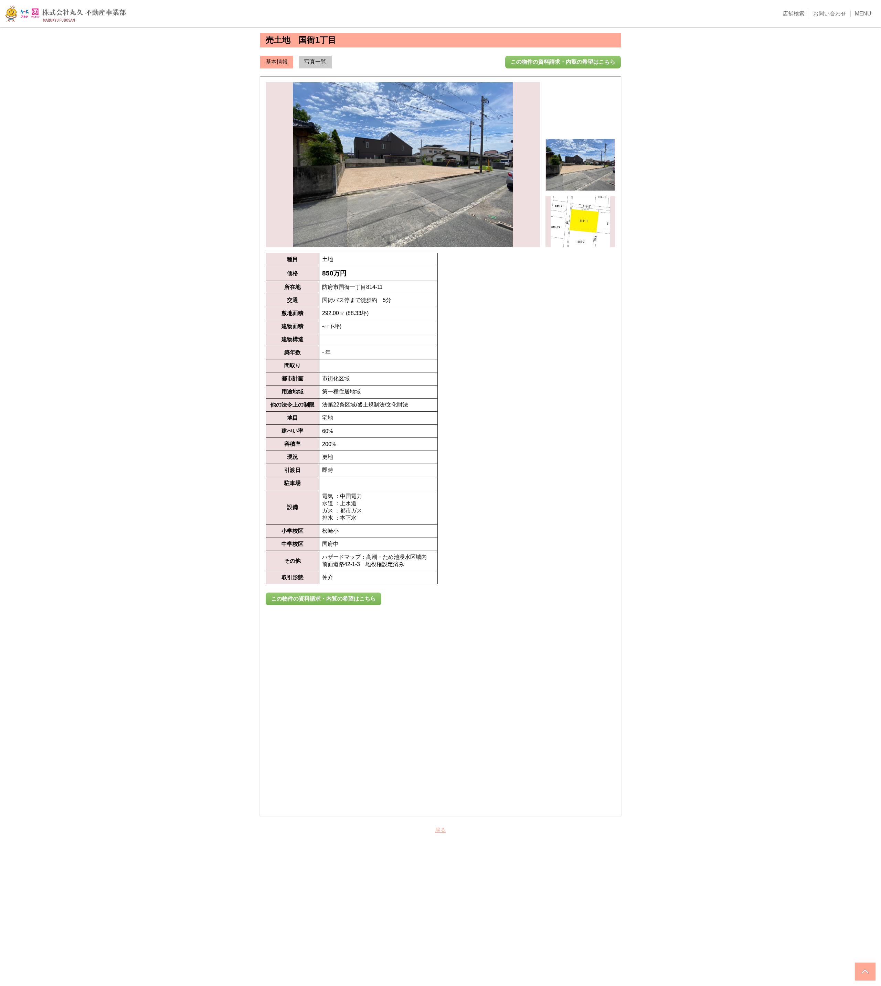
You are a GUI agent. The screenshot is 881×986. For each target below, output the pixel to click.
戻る (440, 830)
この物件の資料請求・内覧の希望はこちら (563, 62)
